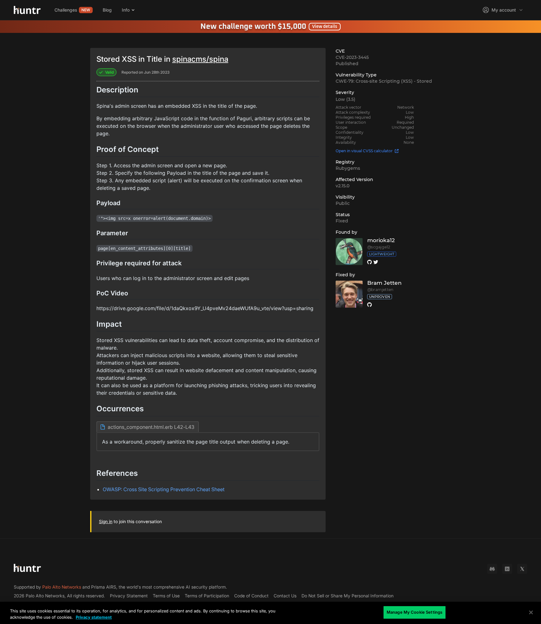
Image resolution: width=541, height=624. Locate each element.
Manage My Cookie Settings (414, 612)
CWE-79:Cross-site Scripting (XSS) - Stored (384, 81)
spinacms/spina (200, 59)
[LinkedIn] (507, 569)
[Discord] (492, 569)
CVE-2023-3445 (352, 57)
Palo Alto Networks (61, 587)
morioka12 (381, 240)
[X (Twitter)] (522, 569)
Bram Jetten (384, 283)
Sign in (105, 521)
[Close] (531, 612)
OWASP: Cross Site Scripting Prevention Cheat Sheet (163, 489)
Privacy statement (94, 617)
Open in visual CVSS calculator (364, 150)
